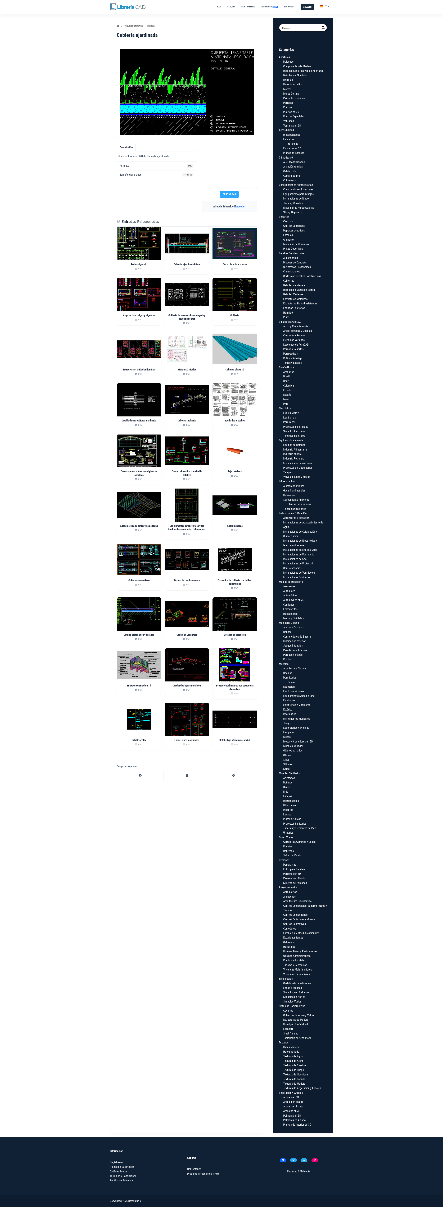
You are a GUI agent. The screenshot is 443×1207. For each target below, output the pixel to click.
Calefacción (289, 171)
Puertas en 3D (291, 112)
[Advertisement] (229, 164)
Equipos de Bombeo (294, 445)
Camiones (288, 604)
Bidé (285, 791)
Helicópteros (290, 613)
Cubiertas (288, 280)
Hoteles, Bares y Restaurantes (300, 951)
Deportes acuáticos (294, 230)
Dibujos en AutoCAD (290, 321)
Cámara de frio (291, 175)
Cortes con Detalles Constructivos (302, 276)
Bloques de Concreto (294, 262)
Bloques (231, 7)
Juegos (287, 723)
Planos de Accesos (293, 153)
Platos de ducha (292, 819)
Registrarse (116, 1162)
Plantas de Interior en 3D (297, 1124)
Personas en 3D (292, 873)
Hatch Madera (291, 1047)
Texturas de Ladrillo (294, 1079)
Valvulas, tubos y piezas (296, 477)
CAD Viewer (269, 7)
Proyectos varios (288, 887)
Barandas (293, 143)
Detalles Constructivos (291, 253)
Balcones (288, 61)
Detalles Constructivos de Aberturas (303, 70)
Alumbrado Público (293, 486)
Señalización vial (292, 855)
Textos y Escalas (292, 362)
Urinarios (288, 832)
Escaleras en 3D (292, 148)
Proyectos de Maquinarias (297, 467)
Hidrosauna (289, 805)
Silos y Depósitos (292, 212)
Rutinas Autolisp (292, 358)
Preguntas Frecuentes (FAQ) (203, 1173)
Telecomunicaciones (294, 508)
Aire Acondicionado (294, 162)
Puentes (287, 846)
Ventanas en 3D (292, 125)
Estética (287, 709)
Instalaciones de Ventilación (299, 572)
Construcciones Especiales (298, 189)
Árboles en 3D (291, 1097)
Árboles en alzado (293, 1101)
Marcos (287, 89)
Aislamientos (290, 257)
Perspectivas (290, 353)
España (287, 394)
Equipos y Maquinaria (291, 440)
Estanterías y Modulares (296, 705)
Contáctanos (194, 1169)
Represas (288, 851)
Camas (291, 682)
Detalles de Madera (294, 285)
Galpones (288, 942)
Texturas (283, 1042)
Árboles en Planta (293, 1106)
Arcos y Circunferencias (296, 326)
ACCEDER (307, 7)
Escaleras (288, 139)
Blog (219, 7)
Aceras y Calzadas (293, 627)
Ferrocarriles (290, 609)
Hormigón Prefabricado (296, 1024)
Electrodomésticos (293, 691)
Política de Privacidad (122, 1180)
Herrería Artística (292, 84)
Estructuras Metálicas (295, 299)
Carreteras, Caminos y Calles (299, 841)
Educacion (289, 686)
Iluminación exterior (294, 641)
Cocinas (287, 673)
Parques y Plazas (292, 654)
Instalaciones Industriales (297, 463)
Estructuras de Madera (296, 1019)
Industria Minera (292, 454)
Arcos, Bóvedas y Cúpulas (297, 330)
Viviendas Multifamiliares (297, 969)
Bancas (287, 632)
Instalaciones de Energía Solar (300, 549)
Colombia (288, 385)
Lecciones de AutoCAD (296, 344)
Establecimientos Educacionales (301, 933)
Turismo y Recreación (295, 965)
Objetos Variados (292, 750)
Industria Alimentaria (295, 449)
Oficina (287, 755)
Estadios (288, 235)
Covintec (288, 1010)
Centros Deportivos (294, 226)
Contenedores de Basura (297, 636)
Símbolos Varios (292, 1001)
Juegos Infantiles (293, 645)
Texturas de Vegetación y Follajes (302, 1088)
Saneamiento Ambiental (296, 499)
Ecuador (287, 390)
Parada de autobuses (295, 650)
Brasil (286, 376)
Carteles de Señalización (297, 983)
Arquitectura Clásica (294, 668)
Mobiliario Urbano (289, 622)
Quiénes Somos (118, 1171)
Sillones (287, 764)
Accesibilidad (286, 130)
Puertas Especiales (294, 116)
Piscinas (288, 659)
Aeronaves (289, 586)
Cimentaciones (291, 271)
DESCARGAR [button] (229, 194)
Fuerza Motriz (291, 413)
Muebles (283, 664)
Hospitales (289, 946)
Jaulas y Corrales (293, 203)
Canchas (288, 221)
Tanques (288, 472)
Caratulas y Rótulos (294, 335)
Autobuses (289, 591)
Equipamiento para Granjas (298, 194)
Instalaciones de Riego (296, 198)
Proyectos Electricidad (295, 426)
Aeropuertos (290, 892)
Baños (286, 787)
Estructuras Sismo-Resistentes (300, 303)
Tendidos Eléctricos (294, 435)
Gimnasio (288, 239)
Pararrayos (289, 422)
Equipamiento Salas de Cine (299, 696)
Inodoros (288, 809)
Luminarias (289, 417)
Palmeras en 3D (292, 1115)
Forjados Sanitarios (294, 308)
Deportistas (289, 864)
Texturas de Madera (294, 1083)
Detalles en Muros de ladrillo (299, 289)
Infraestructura (287, 481)
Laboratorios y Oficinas (296, 727)
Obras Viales (286, 837)
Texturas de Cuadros (294, 1065)
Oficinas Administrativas (296, 956)
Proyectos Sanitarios (294, 823)
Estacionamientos (293, 937)
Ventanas (288, 121)
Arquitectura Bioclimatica (297, 901)
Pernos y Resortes (293, 349)
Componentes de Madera (297, 66)
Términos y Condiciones (123, 1176)
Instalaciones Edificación (293, 513)
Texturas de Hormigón (295, 1074)
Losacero (288, 1028)
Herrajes (288, 80)
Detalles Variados (293, 294)
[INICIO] (118, 26)
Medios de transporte (291, 581)
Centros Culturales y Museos (299, 919)
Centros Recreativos (294, 924)
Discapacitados (291, 134)
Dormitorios (289, 677)
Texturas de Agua (293, 1056)
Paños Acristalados (294, 98)
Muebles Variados (293, 746)
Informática (289, 714)
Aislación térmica (293, 166)
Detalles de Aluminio (294, 75)
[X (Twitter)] (187, 775)
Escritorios (289, 700)
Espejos (287, 796)
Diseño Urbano (287, 367)
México (287, 399)
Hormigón (288, 312)
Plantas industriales (294, 960)
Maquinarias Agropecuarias (298, 207)
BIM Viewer (289, 7)
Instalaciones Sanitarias (296, 577)
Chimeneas (289, 180)
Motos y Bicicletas (293, 618)
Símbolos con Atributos (296, 992)
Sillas (286, 759)
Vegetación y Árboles (291, 1092)
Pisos (286, 317)
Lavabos (288, 814)
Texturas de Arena (293, 1060)
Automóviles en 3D (293, 600)
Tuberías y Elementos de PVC (299, 828)
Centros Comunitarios (295, 914)
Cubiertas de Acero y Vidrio (298, 1015)
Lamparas (288, 732)
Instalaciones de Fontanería (298, 554)
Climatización (286, 157)
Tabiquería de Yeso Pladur (297, 1038)
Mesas (287, 737)
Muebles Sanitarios (289, 773)
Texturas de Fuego (293, 1070)
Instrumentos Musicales (296, 718)
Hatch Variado (291, 1051)
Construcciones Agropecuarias (296, 185)
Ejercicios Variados (294, 340)
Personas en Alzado (294, 878)
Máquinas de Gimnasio (296, 244)
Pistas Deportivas (293, 248)
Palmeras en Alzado (294, 1120)
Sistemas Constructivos (292, 1006)
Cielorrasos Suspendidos (297, 267)
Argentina (288, 372)
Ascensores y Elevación (296, 517)
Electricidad (285, 408)
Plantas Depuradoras (299, 504)
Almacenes (289, 896)
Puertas (287, 107)
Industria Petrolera (293, 458)
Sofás (286, 768)
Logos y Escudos (292, 988)
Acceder (240, 206)
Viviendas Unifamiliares (296, 974)
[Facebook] (140, 775)
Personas (284, 860)
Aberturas (284, 57)
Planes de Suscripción (122, 1166)
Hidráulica (289, 495)
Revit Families (248, 7)
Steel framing (290, 1033)
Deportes (284, 217)
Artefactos (289, 778)
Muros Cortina (291, 93)
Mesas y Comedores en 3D (298, 741)
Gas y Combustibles (294, 490)
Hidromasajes (291, 800)
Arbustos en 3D (291, 1111)
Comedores (289, 928)
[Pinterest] (233, 775)
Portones (288, 102)
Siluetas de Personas (295, 883)
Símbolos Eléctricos (294, 431)
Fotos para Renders (294, 869)
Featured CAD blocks (298, 1171)
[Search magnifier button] (323, 27)
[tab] (126, 147)
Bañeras (287, 782)
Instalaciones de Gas (294, 559)
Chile (286, 381)
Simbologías (286, 978)
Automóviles (290, 595)
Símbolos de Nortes (294, 997)
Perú (285, 404)
